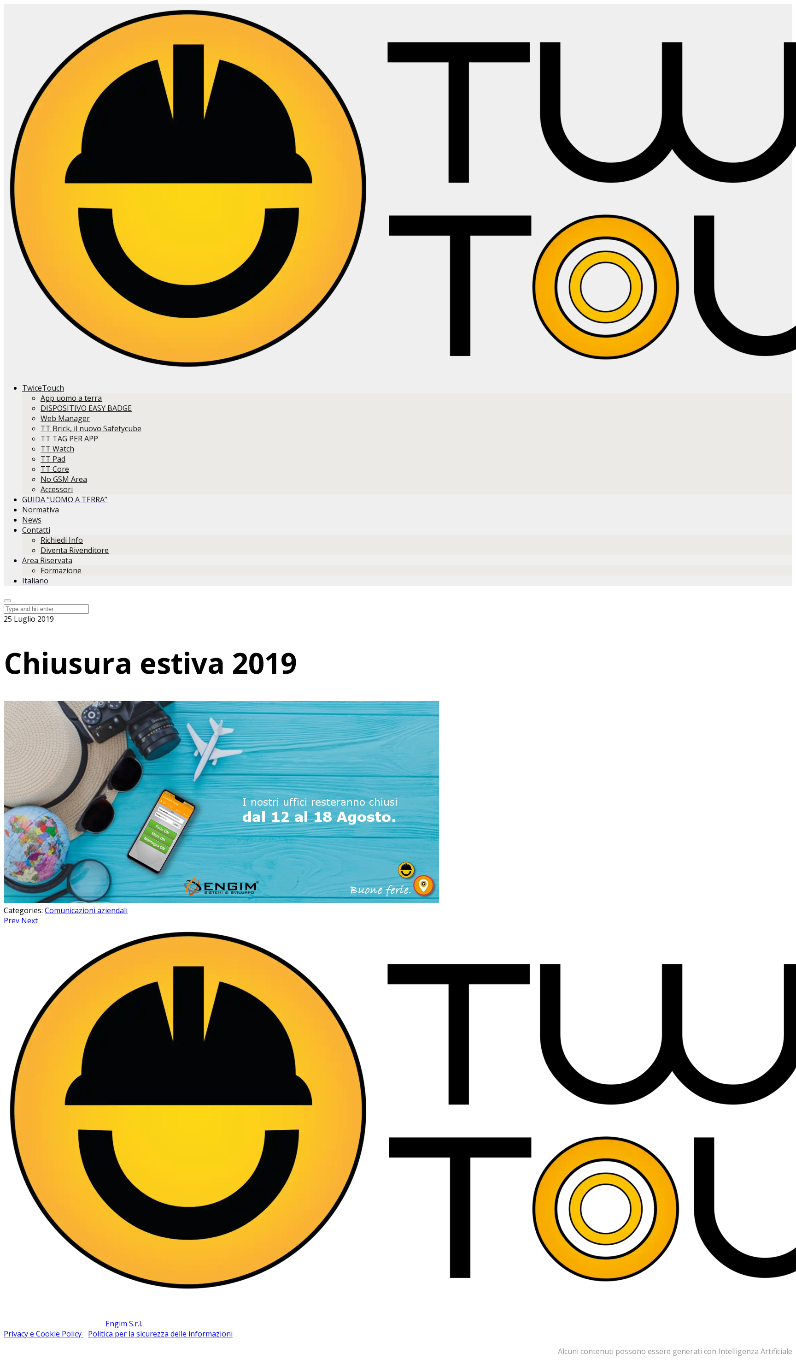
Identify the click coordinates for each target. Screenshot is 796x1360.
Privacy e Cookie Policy (43, 1334)
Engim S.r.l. (123, 1323)
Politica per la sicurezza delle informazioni (160, 1334)
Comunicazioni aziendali (86, 910)
